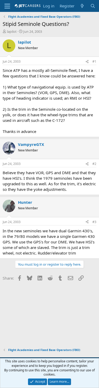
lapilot (12, 31)
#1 (94, 61)
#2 (94, 163)
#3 (94, 222)
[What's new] (82, 6)
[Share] (87, 62)
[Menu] (7, 6)
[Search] (93, 6)
